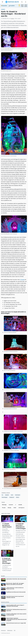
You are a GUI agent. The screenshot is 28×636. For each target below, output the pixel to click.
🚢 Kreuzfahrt (12, 5)
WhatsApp (4, 504)
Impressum (3, 630)
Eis (2, 495)
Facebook (11, 504)
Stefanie (12, 18)
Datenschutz (9, 630)
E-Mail (14, 507)
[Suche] (22, 2)
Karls (12, 495)
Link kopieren (21, 507)
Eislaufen (7, 495)
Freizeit (3, 9)
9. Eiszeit (22, 279)
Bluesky (9, 507)
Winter (17, 497)
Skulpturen (12, 497)
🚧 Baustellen (4, 5)
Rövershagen (4, 497)
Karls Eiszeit (17, 495)
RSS (14, 630)
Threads (3, 507)
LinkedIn (20, 504)
